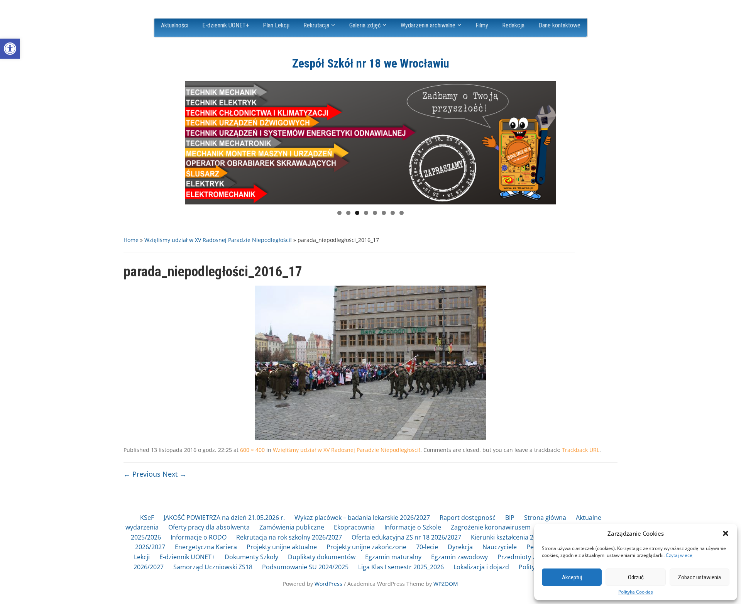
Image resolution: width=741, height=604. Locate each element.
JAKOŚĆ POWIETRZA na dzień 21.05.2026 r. (224, 517)
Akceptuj (572, 577)
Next (546, 141)
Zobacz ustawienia (699, 577)
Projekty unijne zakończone (366, 547)
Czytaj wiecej (680, 555)
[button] (10, 49)
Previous (195, 141)
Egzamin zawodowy (459, 557)
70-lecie (427, 547)
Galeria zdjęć (365, 25)
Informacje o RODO (199, 537)
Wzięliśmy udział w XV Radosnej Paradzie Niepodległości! (218, 240)
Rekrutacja (316, 25)
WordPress (328, 583)
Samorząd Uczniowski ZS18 (212, 567)
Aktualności (174, 25)
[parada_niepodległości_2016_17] (370, 362)
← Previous (142, 474)
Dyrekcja (460, 547)
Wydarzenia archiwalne (428, 25)
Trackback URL (580, 449)
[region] (370, 143)
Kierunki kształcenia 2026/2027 (515, 537)
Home (131, 240)
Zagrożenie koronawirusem (491, 527)
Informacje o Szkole (412, 527)
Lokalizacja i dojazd (481, 567)
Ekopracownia (354, 527)
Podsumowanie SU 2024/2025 (305, 567)
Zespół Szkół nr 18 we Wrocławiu (370, 63)
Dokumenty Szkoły (251, 557)
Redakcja (513, 25)
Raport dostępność (468, 517)
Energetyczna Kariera (206, 547)
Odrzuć (636, 577)
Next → (174, 474)
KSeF (147, 517)
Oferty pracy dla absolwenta (209, 527)
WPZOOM (445, 583)
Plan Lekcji (276, 25)
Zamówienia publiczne (291, 527)
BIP (509, 517)
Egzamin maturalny (393, 557)
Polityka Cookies (635, 592)
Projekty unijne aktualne (282, 547)
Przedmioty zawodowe (530, 557)
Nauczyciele (499, 547)
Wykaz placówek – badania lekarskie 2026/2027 (362, 517)
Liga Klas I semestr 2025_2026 (401, 567)
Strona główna (545, 517)
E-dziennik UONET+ (225, 25)
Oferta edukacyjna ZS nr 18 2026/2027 (406, 537)
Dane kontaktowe (559, 25)
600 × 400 (252, 449)
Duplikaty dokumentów (321, 557)
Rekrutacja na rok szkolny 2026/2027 (289, 537)
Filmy (481, 25)
